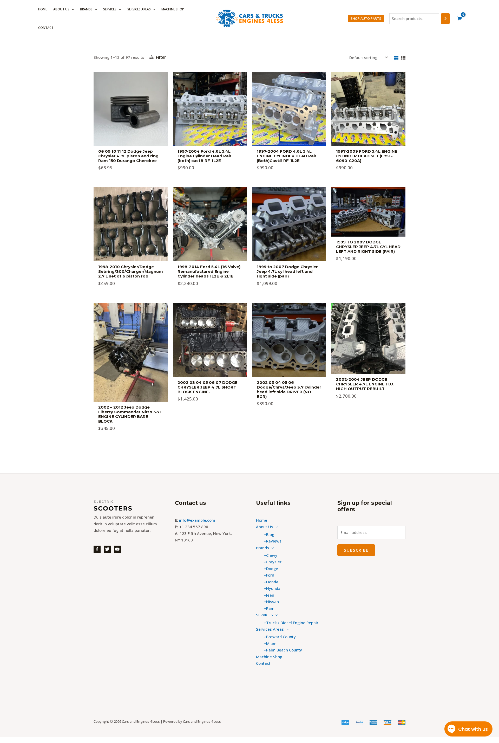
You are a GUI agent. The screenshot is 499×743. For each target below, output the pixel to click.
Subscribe (356, 550)
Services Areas (139, 9)
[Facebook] (97, 549)
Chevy (271, 555)
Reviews (273, 541)
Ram (270, 608)
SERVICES (109, 9)
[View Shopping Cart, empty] (459, 18)
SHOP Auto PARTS (366, 18)
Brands (86, 9)
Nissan (272, 601)
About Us (61, 9)
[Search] (445, 18)
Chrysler (273, 561)
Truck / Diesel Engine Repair (292, 622)
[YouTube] (117, 549)
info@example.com (197, 520)
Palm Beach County (284, 649)
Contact (46, 27)
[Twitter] (107, 549)
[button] (71, 9)
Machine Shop (172, 9)
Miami (272, 643)
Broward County (281, 636)
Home (42, 9)
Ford (270, 575)
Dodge (272, 568)
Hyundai (273, 588)
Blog (270, 534)
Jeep (270, 595)
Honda (272, 581)
